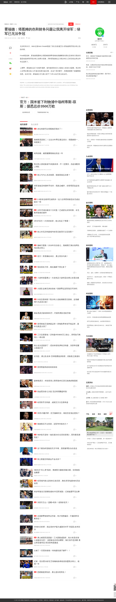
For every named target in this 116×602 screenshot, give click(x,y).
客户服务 (57, 600)
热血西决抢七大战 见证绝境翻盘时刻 (52, 391)
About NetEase (34, 600)
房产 (110, 414)
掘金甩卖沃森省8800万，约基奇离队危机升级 (52, 313)
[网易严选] (78, 2)
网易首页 (6, 2)
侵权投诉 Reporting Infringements (95, 600)
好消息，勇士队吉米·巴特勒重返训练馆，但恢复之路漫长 (57, 356)
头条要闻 (89, 156)
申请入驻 (77, 24)
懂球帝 (23, 38)
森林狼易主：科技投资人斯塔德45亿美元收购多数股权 (56, 381)
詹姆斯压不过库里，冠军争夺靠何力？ (52, 424)
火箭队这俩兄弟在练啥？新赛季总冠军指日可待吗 (57, 289)
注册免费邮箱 (101, 2)
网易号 (11, 24)
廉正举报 (84, 600)
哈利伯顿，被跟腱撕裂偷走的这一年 (48, 153)
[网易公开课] (71, 2)
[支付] (83, 2)
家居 (99, 414)
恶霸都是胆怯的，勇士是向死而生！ (51, 572)
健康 (105, 414)
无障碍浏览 (17, 2)
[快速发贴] (10, 48)
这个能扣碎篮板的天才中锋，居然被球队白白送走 (57, 448)
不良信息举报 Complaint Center (73, 600)
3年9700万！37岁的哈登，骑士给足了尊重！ (52, 221)
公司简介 (41, 600)
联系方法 (46, 600)
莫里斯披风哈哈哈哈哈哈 (47, 367)
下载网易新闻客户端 (42, 112)
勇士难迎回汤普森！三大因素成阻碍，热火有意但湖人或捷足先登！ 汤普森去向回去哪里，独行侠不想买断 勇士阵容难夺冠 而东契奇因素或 (57, 540)
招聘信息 (51, 600)
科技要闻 (89, 293)
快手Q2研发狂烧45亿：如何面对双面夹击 (98, 321)
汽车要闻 (89, 336)
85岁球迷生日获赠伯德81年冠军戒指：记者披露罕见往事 (57, 492)
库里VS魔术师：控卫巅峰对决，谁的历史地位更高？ (58, 413)
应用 (10, 2)
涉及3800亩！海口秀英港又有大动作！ (98, 448)
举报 (79, 38)
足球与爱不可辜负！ (100, 41)
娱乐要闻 (89, 203)
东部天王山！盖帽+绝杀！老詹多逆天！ (53, 502)
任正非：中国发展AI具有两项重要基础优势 (99, 317)
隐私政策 (62, 600)
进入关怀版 (23, 2)
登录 (93, 2)
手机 (87, 414)
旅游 (93, 414)
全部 (111, 52)
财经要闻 (89, 245)
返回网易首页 (26, 112)
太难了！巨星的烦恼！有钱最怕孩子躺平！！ (52, 551)
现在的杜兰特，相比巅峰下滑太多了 (51, 267)
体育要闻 (89, 110)
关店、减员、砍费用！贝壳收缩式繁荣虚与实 (99, 272)
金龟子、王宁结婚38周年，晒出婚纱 (97, 226)
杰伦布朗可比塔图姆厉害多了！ (50, 129)
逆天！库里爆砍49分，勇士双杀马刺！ (52, 256)
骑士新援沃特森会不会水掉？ (49, 459)
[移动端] (65, 2)
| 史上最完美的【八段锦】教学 (96, 397)
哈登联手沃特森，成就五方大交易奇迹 (52, 402)
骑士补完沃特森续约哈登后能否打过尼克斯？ (55, 232)
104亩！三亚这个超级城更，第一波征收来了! (99, 438)
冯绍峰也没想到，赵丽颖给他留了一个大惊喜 (99, 230)
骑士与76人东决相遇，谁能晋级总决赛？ (53, 175)
